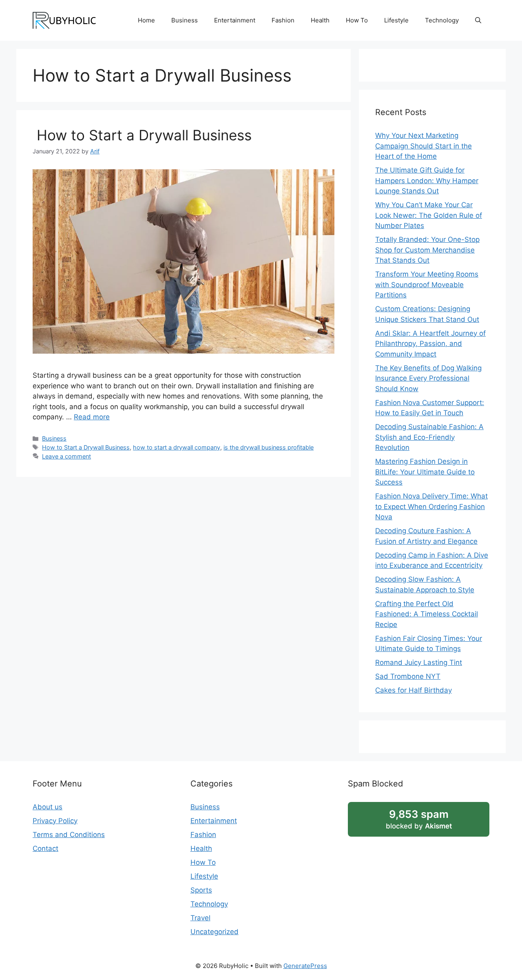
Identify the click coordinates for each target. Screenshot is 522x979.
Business (184, 20)
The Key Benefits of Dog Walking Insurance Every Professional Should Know (428, 378)
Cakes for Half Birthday (413, 690)
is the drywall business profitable (268, 447)
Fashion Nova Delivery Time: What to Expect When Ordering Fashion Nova (431, 506)
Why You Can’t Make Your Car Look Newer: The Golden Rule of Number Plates (428, 215)
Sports (201, 890)
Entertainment (234, 20)
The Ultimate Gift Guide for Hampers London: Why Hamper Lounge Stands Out (426, 180)
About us (47, 807)
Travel (200, 918)
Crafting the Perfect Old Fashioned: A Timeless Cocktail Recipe (426, 614)
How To (357, 20)
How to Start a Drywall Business (142, 135)
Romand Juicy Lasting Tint (418, 662)
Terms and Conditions (69, 835)
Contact (45, 848)
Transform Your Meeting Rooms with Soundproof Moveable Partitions (426, 284)
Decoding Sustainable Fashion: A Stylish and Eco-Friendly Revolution (429, 437)
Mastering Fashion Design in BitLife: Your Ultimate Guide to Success (425, 471)
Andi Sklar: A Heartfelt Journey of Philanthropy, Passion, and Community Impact (430, 343)
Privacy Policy (55, 821)
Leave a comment (66, 456)
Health (320, 20)
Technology (442, 20)
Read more (92, 417)
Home (146, 20)
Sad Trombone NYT (407, 676)
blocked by (419, 819)
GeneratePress (305, 966)
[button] (478, 20)
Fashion (283, 20)
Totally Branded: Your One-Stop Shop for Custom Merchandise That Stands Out (427, 249)
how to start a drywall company (176, 447)
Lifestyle (396, 20)
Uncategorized (214, 932)
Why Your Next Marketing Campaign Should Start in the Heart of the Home (423, 145)
